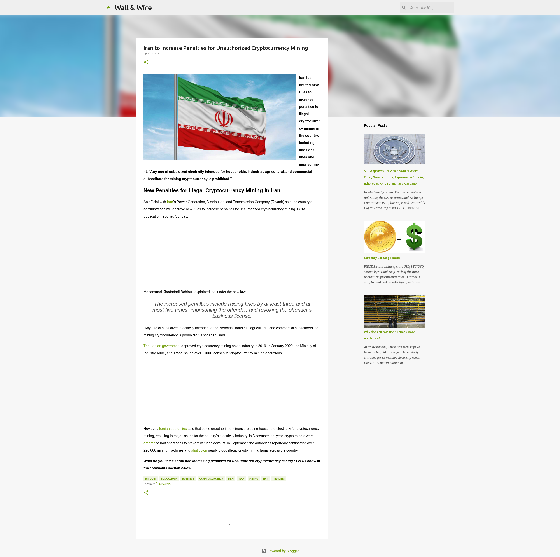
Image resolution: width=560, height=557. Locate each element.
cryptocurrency (211, 478)
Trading (279, 478)
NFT (265, 478)
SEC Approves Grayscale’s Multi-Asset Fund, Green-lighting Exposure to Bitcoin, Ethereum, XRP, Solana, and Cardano (394, 177)
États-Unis (163, 484)
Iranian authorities (173, 428)
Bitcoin (150, 478)
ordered (150, 443)
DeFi (231, 478)
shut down (199, 450)
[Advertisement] (232, 254)
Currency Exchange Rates (382, 258)
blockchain (169, 478)
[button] (146, 62)
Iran (241, 478)
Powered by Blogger (282, 551)
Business (188, 478)
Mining (253, 478)
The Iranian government (162, 346)
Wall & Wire (133, 7)
